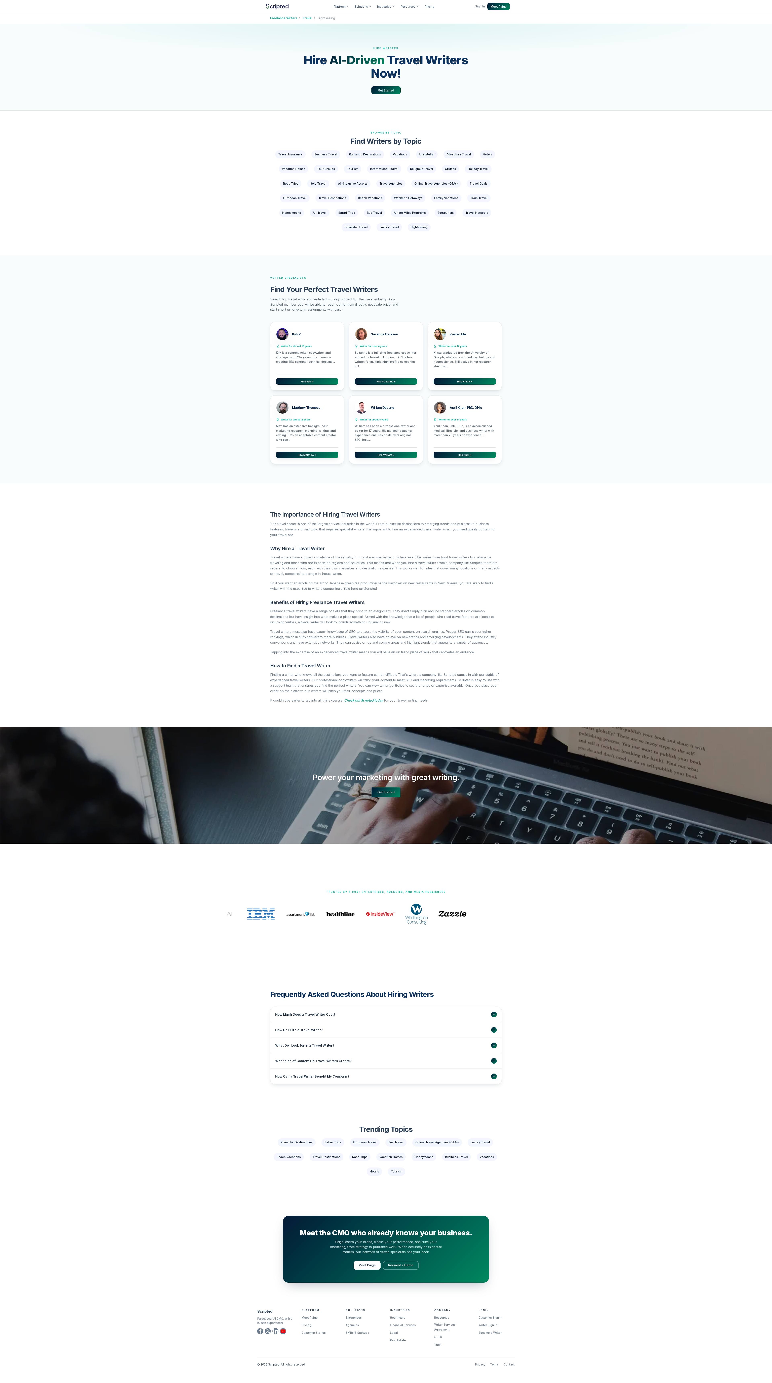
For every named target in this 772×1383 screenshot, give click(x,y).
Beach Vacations (370, 198)
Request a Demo (400, 1265)
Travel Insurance (290, 154)
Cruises (450, 169)
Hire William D (386, 454)
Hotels (487, 154)
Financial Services (403, 1325)
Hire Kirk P (307, 381)
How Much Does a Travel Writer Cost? (385, 1014)
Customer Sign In (490, 1317)
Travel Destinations (332, 198)
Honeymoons (291, 212)
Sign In (480, 6)
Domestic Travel (356, 227)
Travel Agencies (390, 183)
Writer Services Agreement (445, 1327)
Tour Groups (326, 169)
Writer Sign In (487, 1325)
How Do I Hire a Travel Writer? (385, 1030)
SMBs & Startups (357, 1332)
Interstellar (427, 154)
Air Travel (319, 212)
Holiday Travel (478, 169)
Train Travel (479, 198)
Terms (494, 1364)
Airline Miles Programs (410, 212)
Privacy (480, 1364)
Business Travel (325, 154)
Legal (394, 1332)
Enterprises (354, 1317)
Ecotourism (446, 212)
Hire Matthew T (307, 454)
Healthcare (398, 1317)
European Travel (295, 198)
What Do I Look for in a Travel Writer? (385, 1045)
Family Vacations (446, 198)
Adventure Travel (459, 154)
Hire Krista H (464, 381)
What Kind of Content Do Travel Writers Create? (385, 1061)
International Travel (384, 169)
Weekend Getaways (408, 198)
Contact (509, 1364)
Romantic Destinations (365, 154)
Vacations (400, 154)
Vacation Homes (293, 169)
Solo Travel (318, 183)
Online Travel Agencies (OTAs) (436, 183)
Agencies (352, 1325)
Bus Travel (374, 212)
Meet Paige (499, 6)
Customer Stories (314, 1332)
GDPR (438, 1337)
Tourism (352, 169)
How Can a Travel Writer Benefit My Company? (385, 1076)
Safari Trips (346, 212)
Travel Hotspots (476, 212)
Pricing (429, 6)
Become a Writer (490, 1332)
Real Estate (398, 1340)
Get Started (386, 90)
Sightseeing (419, 227)
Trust (437, 1344)
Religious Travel (421, 169)
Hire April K (465, 454)
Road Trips (290, 183)
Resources (441, 1317)
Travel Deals (479, 183)
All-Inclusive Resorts (353, 183)
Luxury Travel (389, 227)
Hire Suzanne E (386, 381)
